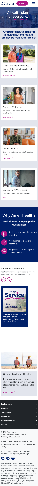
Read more (8, 392)
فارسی (22, 480)
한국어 (9, 476)
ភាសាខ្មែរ (4, 478)
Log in (21, 3)
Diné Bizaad (28, 476)
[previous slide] (3, 17)
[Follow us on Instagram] (13, 458)
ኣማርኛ (3, 476)
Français (23, 473)
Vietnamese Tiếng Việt (25, 471)
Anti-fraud (17, 451)
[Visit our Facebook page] (2, 458)
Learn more (7, 117)
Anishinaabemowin (16, 483)
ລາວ (14, 476)
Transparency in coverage (19, 454)
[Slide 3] (22, 25)
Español (26, 468)
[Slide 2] (19, 25)
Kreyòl (29, 478)
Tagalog (20, 476)
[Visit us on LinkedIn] (8, 458)
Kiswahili (4, 483)
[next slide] (35, 17)
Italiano (10, 478)
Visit (4, 197)
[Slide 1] (15, 25)
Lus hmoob (11, 471)
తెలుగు (32, 480)
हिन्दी (27, 480)
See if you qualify (9, 75)
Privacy (9, 451)
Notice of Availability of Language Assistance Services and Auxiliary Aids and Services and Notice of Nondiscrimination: (17, 466)
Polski (23, 478)
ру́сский (11, 473)
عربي (17, 473)
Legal (3, 451)
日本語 (12, 480)
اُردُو (17, 480)
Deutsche (31, 473)
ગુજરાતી (17, 478)
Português (5, 480)
